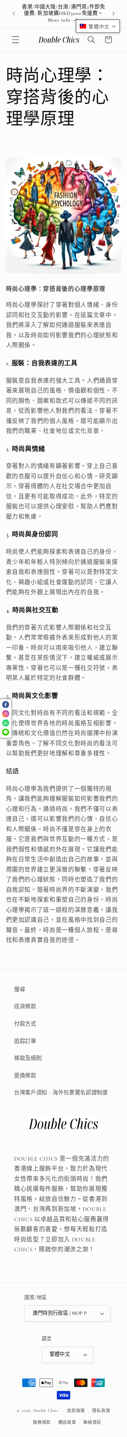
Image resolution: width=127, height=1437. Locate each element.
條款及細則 (28, 1058)
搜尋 (19, 989)
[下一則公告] (113, 14)
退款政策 (76, 1410)
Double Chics (46, 1410)
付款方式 (25, 1024)
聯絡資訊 (92, 1422)
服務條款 (42, 1422)
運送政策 (67, 1422)
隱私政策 (101, 1410)
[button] (15, 39)
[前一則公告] (14, 14)
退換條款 (25, 1075)
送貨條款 (25, 1006)
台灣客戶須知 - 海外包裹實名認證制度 (61, 1092)
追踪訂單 (25, 1041)
